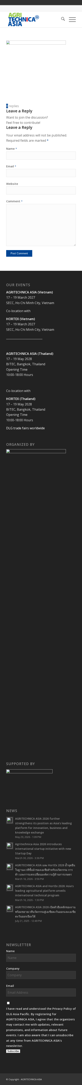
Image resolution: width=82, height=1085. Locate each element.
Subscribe (13, 1051)
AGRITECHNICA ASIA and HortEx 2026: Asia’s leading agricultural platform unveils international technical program (44, 890)
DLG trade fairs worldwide (25, 428)
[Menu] (70, 19)
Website (12, 184)
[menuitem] (61, 19)
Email (11, 166)
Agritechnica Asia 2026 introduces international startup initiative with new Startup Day (43, 848)
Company (13, 968)
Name (11, 149)
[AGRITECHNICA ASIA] (34, 19)
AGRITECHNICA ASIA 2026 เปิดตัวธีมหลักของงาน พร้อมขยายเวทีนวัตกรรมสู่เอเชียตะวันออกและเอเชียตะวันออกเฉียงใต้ (45, 911)
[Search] (61, 19)
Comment (14, 201)
